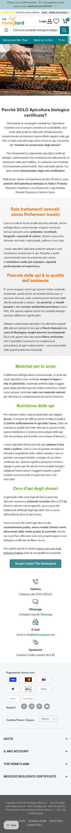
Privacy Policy (56, 820)
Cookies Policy (34, 824)
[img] (7, 12)
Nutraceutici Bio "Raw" (15, 40)
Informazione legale (15, 820)
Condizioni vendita (37, 820)
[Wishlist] (56, 21)
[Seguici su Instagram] (32, 706)
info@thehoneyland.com (40, 634)
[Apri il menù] (6, 30)
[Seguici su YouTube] (47, 706)
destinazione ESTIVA (40, 6)
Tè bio (62, 40)
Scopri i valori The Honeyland (35, 563)
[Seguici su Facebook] (24, 706)
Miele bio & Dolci (43, 40)
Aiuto (44, 12)
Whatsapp (46, 614)
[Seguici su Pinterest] (39, 706)
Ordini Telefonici (58, 12)
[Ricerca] (64, 30)
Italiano (45, 718)
